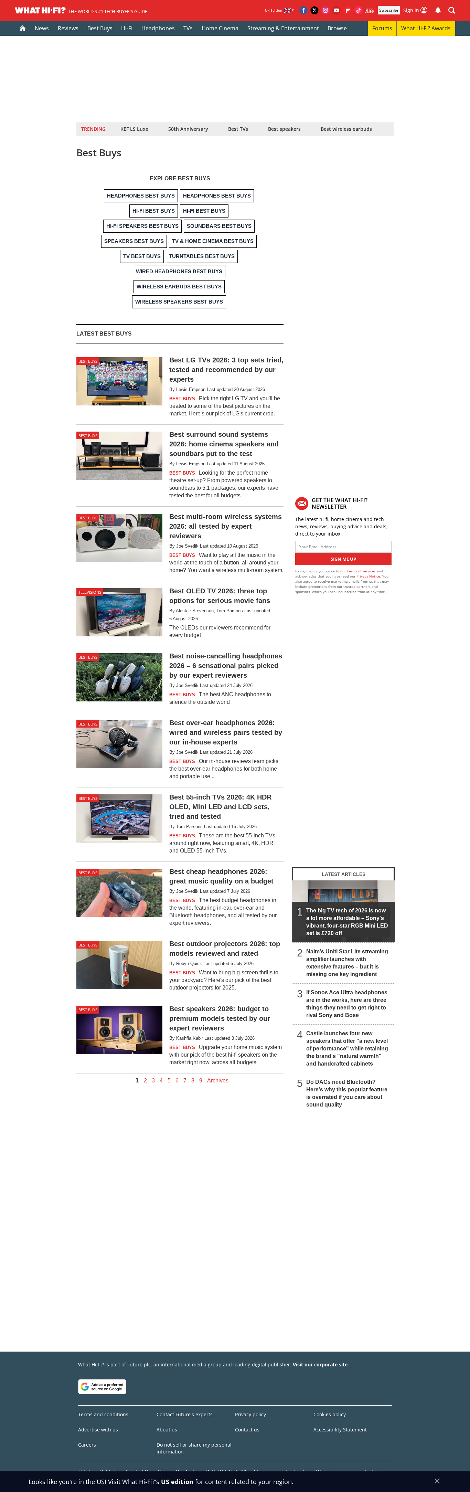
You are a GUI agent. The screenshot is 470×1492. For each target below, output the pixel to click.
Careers (87, 1444)
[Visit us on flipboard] (347, 10)
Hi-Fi (126, 28)
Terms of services (362, 571)
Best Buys (100, 28)
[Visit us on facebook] (303, 10)
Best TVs (238, 129)
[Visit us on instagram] (325, 10)
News (42, 28)
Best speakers (284, 129)
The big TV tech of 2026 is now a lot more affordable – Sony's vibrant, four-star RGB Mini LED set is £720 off (347, 922)
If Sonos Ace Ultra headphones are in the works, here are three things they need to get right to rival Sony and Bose (346, 1004)
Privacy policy (250, 1414)
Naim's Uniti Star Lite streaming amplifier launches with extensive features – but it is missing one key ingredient (347, 963)
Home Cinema (220, 28)
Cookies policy (329, 1414)
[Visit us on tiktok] (358, 10)
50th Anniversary (188, 129)
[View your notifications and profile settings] (438, 10)
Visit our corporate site (320, 1364)
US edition (177, 1482)
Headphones (158, 28)
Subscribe (388, 10)
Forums (382, 28)
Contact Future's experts (185, 1414)
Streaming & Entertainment (283, 28)
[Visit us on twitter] (314, 10)
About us (167, 1429)
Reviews (68, 28)
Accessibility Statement (340, 1429)
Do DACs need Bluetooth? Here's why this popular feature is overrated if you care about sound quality (346, 1093)
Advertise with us (98, 1429)
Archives (217, 1080)
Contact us (247, 1429)
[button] (451, 10)
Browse (337, 28)
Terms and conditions (103, 1414)
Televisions (89, 592)
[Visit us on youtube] (336, 10)
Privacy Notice (368, 576)
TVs (188, 28)
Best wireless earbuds (346, 129)
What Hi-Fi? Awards (426, 28)
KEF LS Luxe (134, 129)
